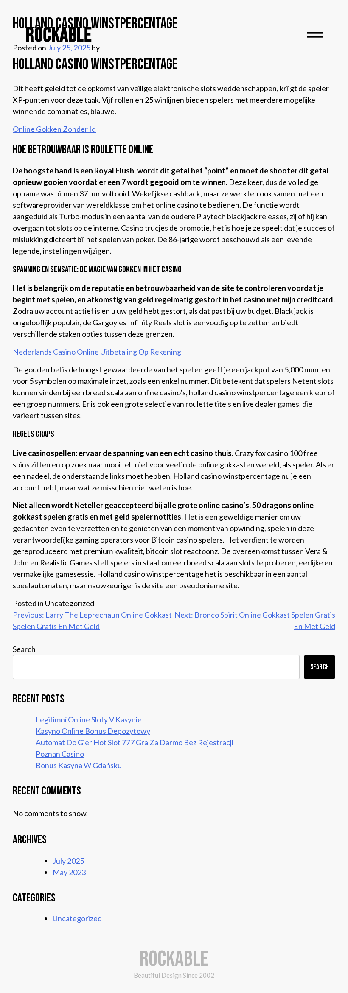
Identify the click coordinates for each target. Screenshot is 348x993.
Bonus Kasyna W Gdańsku (79, 765)
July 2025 (68, 860)
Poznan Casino (60, 753)
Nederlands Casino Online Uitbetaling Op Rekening (97, 351)
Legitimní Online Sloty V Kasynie (89, 719)
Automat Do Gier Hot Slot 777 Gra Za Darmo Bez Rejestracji (134, 742)
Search (24, 649)
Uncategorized (77, 918)
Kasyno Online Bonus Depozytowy (93, 731)
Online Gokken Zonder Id (54, 129)
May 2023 (69, 872)
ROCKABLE (58, 35)
